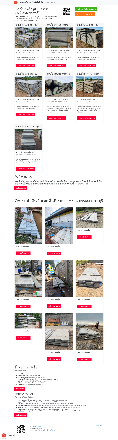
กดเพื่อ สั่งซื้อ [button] (20, 389)
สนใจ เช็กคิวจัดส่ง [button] (23, 253)
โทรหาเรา (53, 2)
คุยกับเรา (47, 2)
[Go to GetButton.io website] (3, 438)
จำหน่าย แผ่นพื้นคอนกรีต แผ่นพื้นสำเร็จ (30, 2)
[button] (67, 11)
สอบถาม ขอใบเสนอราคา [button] (25, 65)
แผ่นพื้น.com (52, 430)
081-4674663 (39, 428)
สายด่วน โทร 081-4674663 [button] (85, 14)
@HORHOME (37, 426)
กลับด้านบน (99, 425)
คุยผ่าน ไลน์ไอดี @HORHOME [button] (86, 9)
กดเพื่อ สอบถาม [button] (21, 188)
